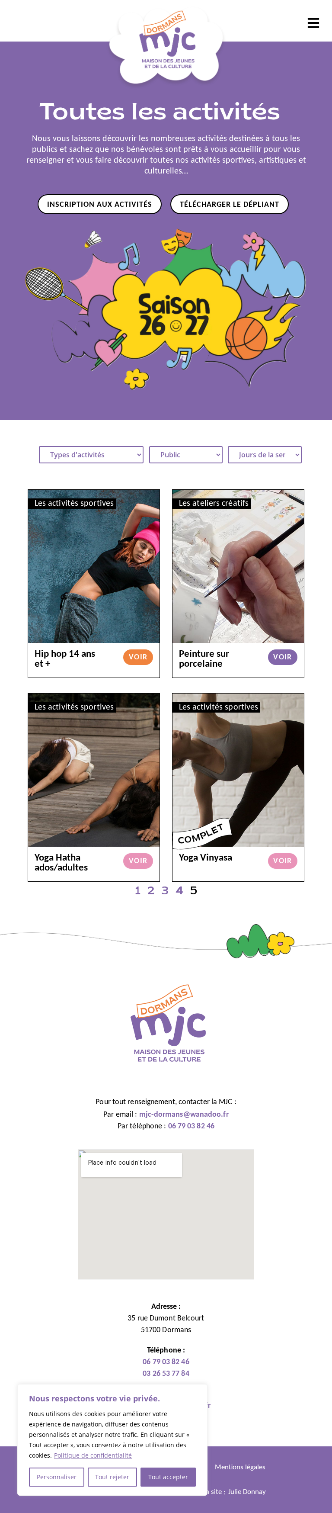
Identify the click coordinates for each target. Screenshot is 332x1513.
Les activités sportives (74, 503)
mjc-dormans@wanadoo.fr (184, 1115)
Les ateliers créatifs (214, 503)
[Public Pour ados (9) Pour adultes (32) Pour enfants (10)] (186, 454)
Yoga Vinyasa (205, 858)
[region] (112, 1440)
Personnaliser (57, 1477)
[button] (313, 22)
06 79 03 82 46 (191, 1126)
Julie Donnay (247, 1492)
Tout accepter (168, 1477)
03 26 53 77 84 (166, 1374)
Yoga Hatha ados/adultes (61, 863)
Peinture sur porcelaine (204, 659)
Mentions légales (240, 1467)
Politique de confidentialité (93, 1455)
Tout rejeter (112, 1477)
